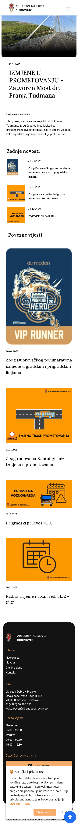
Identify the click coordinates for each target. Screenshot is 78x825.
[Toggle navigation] (68, 7)
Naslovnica (13, 657)
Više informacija (19, 803)
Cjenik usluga (14, 667)
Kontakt (11, 672)
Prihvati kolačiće (45, 812)
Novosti (11, 662)
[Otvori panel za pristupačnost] (70, 817)
